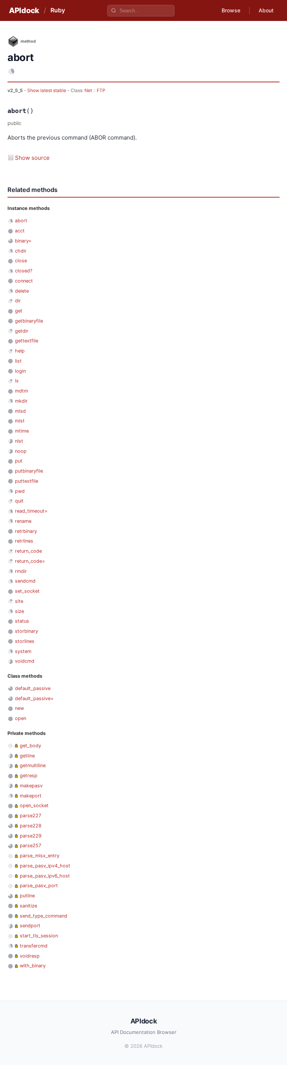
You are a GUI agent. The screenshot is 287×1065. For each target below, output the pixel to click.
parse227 (30, 815)
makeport (30, 796)
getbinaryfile (29, 321)
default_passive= (34, 698)
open (20, 718)
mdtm (21, 391)
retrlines (24, 541)
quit (19, 501)
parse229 (30, 836)
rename (23, 521)
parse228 (30, 825)
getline (27, 756)
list (18, 361)
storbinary (26, 631)
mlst (20, 421)
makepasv (31, 785)
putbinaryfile (29, 471)
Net (88, 90)
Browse (231, 10)
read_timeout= (31, 511)
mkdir (21, 401)
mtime (22, 431)
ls (17, 381)
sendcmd (25, 581)
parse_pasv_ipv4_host (45, 866)
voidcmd (24, 661)
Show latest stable (47, 90)
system (23, 651)
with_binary (33, 965)
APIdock (24, 10)
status (22, 621)
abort (21, 220)
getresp (28, 775)
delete (22, 291)
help (20, 351)
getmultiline (33, 765)
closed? (23, 271)
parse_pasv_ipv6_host (45, 876)
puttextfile (26, 481)
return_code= (30, 561)
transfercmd (33, 946)
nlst (19, 441)
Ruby (57, 10)
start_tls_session (39, 936)
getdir (21, 331)
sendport (30, 925)
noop (21, 451)
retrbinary (26, 531)
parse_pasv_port (39, 885)
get (18, 311)
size (19, 611)
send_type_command (43, 916)
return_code (28, 551)
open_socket (34, 805)
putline (27, 895)
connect (24, 281)
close (21, 260)
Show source (32, 157)
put (18, 461)
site (19, 601)
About (266, 10)
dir (18, 300)
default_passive (32, 688)
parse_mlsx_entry (39, 855)
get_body (30, 745)
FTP (101, 90)
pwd (20, 491)
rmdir (21, 571)
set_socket (27, 591)
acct (20, 231)
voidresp (30, 956)
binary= (23, 241)
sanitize (28, 906)
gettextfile (26, 341)
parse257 (30, 845)
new (19, 708)
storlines (24, 641)
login (20, 371)
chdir (21, 251)
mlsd (20, 411)
